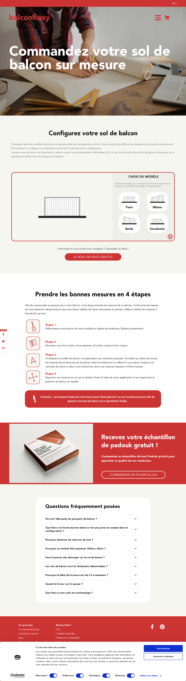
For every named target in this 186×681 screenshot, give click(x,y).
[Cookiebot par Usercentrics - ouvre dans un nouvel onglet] (18, 676)
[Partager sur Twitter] (3, 341)
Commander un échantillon (133, 475)
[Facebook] (152, 628)
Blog (21, 638)
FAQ (58, 629)
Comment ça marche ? (29, 633)
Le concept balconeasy (29, 629)
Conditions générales (65, 633)
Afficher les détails (149, 675)
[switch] (80, 675)
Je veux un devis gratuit (93, 257)
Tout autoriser (163, 648)
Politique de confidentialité (68, 638)
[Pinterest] (162, 628)
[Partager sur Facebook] (3, 334)
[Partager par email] (3, 348)
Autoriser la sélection (163, 656)
